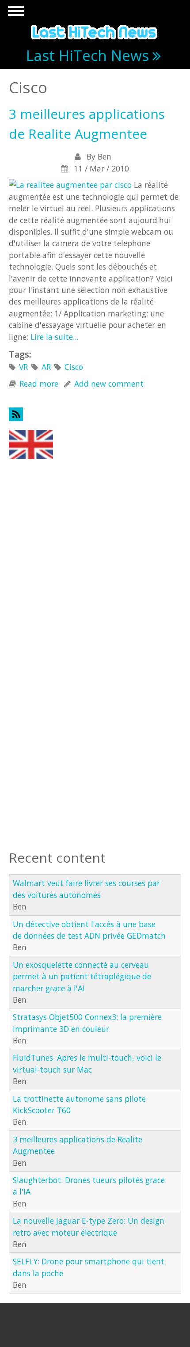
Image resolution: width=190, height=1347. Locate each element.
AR (46, 366)
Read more (38, 383)
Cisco (74, 366)
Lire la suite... (54, 336)
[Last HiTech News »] (95, 30)
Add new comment (109, 383)
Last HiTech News (87, 55)
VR (23, 366)
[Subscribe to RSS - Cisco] (95, 414)
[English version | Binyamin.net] (31, 443)
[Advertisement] (53, 512)
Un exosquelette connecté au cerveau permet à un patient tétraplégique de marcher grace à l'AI (82, 976)
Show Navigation (14, 13)
